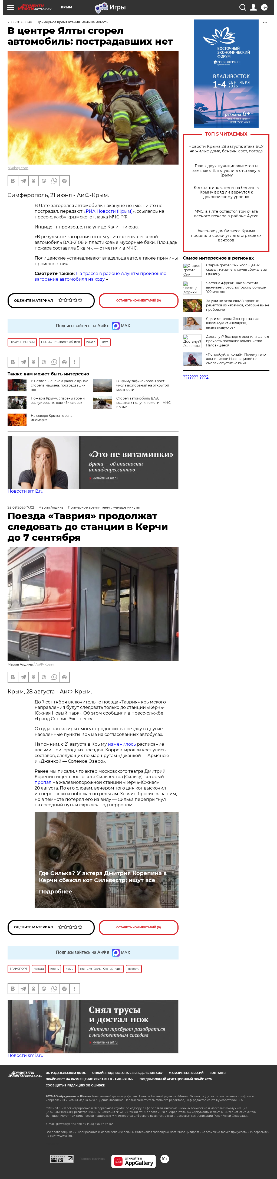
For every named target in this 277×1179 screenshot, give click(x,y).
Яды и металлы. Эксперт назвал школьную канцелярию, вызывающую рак (232, 323)
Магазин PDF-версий (186, 1073)
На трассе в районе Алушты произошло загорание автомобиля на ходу (100, 276)
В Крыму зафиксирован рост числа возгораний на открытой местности (142, 385)
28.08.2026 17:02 (21, 507)
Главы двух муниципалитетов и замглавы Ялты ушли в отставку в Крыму (226, 171)
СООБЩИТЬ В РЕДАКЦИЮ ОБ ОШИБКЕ (75, 1085)
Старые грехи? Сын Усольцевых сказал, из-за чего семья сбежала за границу (236, 269)
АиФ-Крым (44, 664)
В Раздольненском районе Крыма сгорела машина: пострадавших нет (59, 385)
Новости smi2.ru (26, 491)
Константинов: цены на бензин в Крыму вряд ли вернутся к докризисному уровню (226, 192)
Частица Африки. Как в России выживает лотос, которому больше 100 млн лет (236, 287)
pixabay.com (18, 168)
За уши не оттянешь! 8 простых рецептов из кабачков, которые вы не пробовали (237, 305)
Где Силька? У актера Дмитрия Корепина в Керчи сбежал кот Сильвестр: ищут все (103, 876)
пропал (43, 782)
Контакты (218, 1073)
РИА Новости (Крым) (109, 211)
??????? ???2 (196, 377)
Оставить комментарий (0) (138, 300)
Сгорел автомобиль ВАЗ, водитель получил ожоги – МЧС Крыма (143, 402)
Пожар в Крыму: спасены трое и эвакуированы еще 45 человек (58, 400)
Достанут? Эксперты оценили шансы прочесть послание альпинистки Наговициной (237, 341)
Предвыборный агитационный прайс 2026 (176, 1079)
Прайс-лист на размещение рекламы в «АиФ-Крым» (89, 1079)
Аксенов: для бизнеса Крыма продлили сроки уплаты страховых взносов (226, 236)
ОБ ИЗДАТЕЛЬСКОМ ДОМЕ (66, 1073)
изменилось (122, 744)
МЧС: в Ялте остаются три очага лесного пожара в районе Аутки (226, 213)
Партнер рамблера (92, 1158)
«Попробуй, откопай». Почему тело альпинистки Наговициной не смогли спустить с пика (236, 358)
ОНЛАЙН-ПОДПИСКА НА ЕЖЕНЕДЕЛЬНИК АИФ (127, 1073)
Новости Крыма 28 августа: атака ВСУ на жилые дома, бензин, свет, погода (226, 148)
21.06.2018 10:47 (20, 22)
